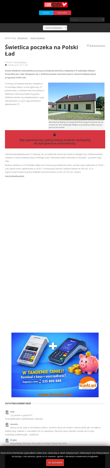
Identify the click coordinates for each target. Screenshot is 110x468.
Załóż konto (62, 13)
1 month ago (33, 434)
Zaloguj (46, 13)
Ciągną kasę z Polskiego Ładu (16, 434)
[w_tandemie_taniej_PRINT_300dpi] (55, 364)
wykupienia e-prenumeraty (56, 143)
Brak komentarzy (97, 45)
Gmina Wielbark (20, 62)
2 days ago (38, 418)
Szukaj (103, 19)
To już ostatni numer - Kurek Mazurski (19, 418)
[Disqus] (55, 215)
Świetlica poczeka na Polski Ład (41, 50)
